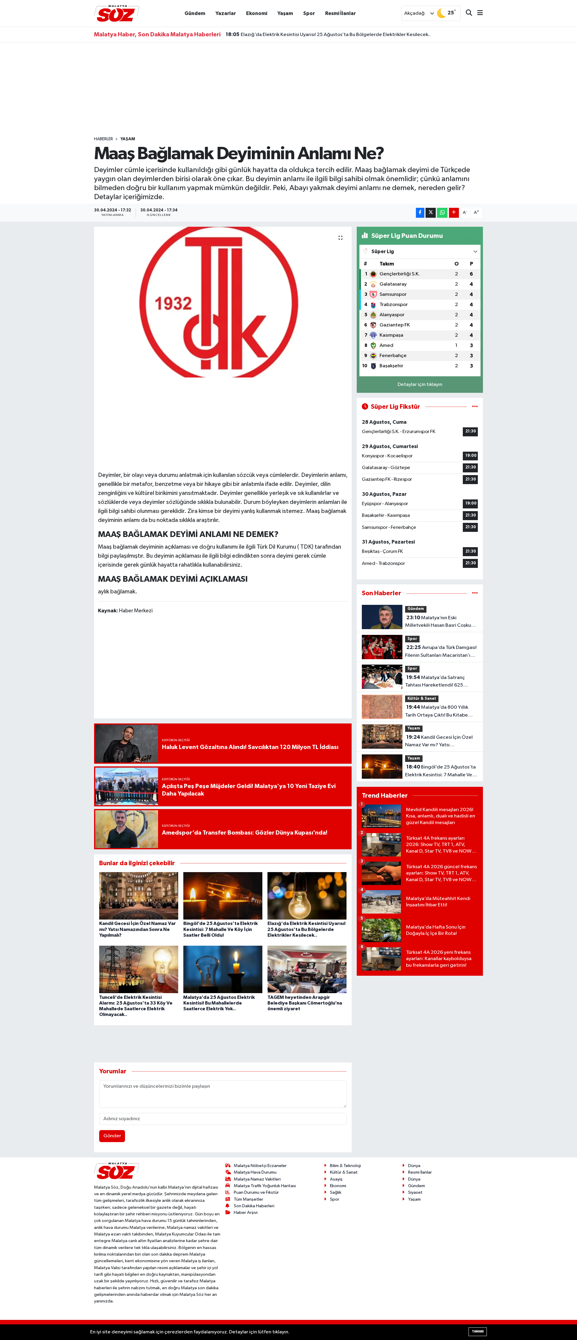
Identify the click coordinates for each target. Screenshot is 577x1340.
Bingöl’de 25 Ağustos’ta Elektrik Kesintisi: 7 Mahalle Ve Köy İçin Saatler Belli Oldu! (220, 929)
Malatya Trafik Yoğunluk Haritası (265, 1186)
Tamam (478, 1331)
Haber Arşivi (246, 1212)
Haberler (103, 139)
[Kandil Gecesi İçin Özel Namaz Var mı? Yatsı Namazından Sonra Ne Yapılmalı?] (138, 895)
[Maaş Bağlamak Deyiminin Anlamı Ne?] (223, 302)
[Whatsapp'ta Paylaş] (442, 213)
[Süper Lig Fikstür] (475, 406)
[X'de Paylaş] (431, 213)
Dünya (414, 1165)
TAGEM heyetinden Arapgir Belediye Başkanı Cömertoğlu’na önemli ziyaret (304, 1003)
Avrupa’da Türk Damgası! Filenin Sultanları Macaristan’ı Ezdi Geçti (441, 652)
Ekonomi (256, 13)
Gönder (112, 1135)
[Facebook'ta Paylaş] (420, 213)
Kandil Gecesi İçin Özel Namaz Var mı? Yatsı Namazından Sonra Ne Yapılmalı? (137, 929)
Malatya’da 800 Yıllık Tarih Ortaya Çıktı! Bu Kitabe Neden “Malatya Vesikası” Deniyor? (436, 712)
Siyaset (415, 1192)
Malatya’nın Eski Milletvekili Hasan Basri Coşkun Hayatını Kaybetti (439, 622)
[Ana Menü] (477, 13)
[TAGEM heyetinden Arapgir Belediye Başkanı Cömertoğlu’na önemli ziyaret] (307, 969)
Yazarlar (225, 13)
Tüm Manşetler (248, 1199)
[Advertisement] (288, 89)
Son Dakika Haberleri (254, 1206)
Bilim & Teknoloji (345, 1165)
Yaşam (285, 13)
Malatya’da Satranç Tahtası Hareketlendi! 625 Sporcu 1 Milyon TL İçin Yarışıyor (439, 682)
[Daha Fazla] (454, 213)
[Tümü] (475, 593)
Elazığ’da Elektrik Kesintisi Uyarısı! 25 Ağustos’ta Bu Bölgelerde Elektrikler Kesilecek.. (328, 34)
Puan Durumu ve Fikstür (256, 1192)
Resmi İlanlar (340, 13)
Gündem (195, 13)
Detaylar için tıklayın (420, 384)
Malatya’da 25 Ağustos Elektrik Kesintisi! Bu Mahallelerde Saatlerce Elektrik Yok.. (219, 1003)
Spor (309, 13)
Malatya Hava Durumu (255, 1172)
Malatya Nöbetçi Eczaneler (260, 1165)
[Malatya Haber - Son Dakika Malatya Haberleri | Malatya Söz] (116, 13)
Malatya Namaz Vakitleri (257, 1179)
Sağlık (335, 1192)
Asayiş (336, 1179)
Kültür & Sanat (422, 699)
